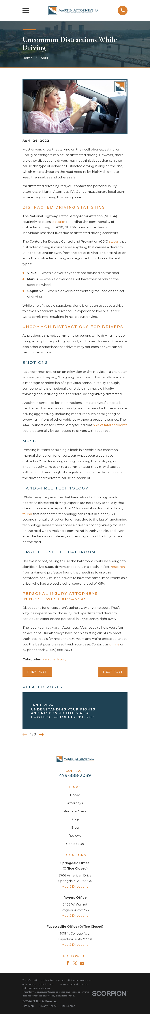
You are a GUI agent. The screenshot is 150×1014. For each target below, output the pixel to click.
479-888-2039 (75, 775)
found (27, 514)
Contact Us (75, 844)
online (114, 644)
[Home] (73, 10)
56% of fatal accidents (110, 425)
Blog (75, 827)
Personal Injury (54, 659)
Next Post (113, 671)
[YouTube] (82, 963)
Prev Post (37, 671)
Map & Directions (75, 886)
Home (75, 795)
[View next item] (41, 734)
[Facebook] (68, 963)
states (114, 241)
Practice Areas (75, 811)
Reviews (75, 835)
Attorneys (75, 803)
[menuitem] (28, 1006)
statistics (58, 222)
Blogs (75, 819)
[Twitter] (75, 963)
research (118, 567)
